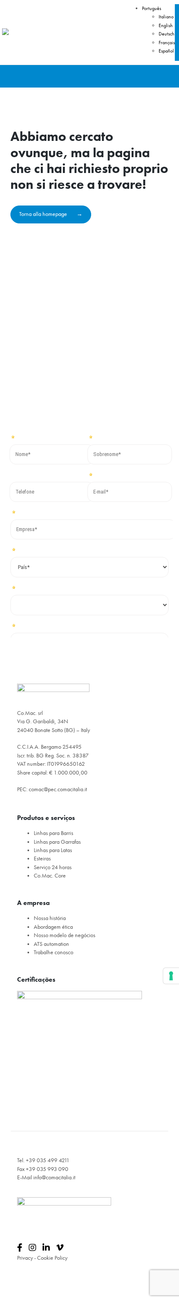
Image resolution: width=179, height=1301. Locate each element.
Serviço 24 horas (53, 867)
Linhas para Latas (53, 850)
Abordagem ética (53, 926)
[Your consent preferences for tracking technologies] (171, 976)
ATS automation (51, 944)
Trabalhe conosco (53, 952)
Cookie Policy (52, 1257)
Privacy (25, 1257)
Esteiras (42, 858)
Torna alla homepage (43, 214)
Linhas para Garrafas (57, 841)
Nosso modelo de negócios (64, 935)
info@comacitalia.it (54, 1177)
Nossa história (50, 918)
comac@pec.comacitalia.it (58, 789)
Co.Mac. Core (50, 875)
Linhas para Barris (53, 833)
